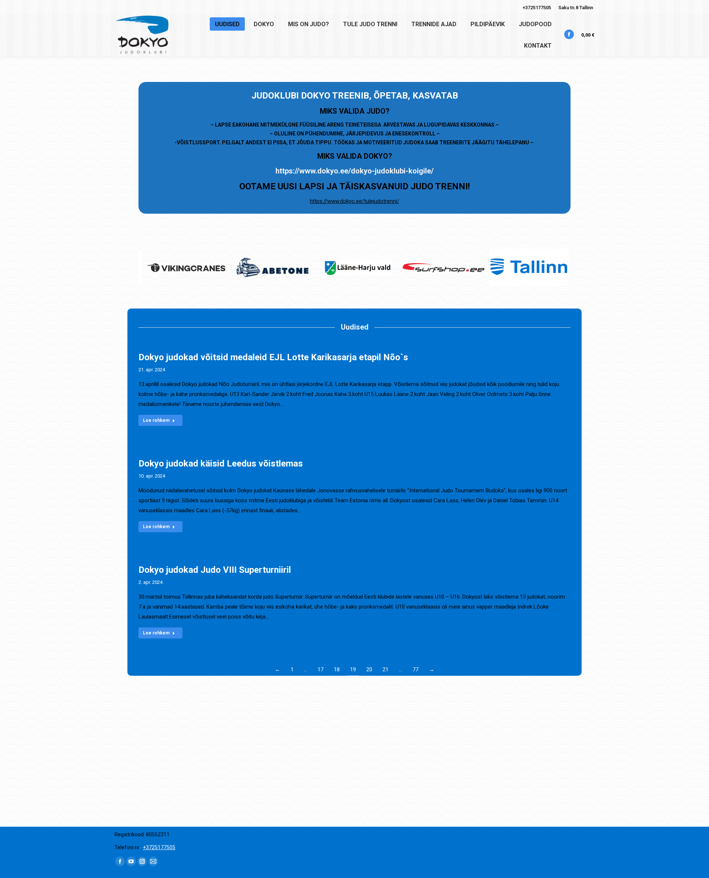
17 (320, 669)
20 (369, 669)
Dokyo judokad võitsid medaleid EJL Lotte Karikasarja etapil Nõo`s (273, 357)
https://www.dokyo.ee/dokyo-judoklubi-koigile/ (354, 170)
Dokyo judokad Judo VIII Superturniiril (214, 570)
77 (415, 669)
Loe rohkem (156, 420)
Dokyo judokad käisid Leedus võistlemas (220, 463)
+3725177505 (537, 7)
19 (353, 669)
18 (337, 669)
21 (385, 669)
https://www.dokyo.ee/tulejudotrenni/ (354, 201)
